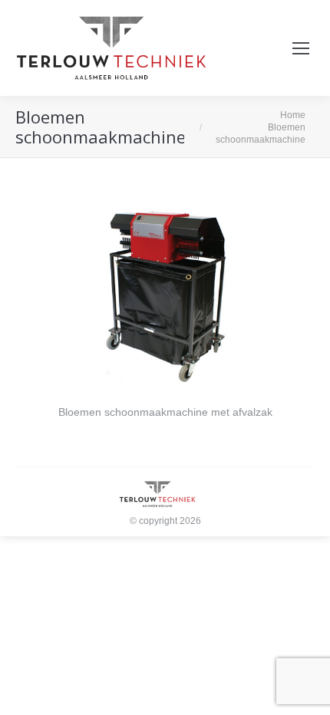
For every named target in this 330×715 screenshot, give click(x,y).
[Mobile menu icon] (301, 48)
